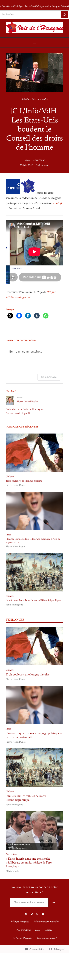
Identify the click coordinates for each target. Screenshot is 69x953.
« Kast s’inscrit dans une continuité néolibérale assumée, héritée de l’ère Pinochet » (29, 862)
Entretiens (11, 854)
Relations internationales (34, 99)
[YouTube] (43, 914)
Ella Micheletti (13, 871)
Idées (8, 535)
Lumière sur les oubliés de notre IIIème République (33, 600)
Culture (10, 477)
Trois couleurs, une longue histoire (24, 481)
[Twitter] (31, 914)
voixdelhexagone (14, 605)
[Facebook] (26, 914)
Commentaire (49, 376)
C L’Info (58, 203)
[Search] (64, 14)
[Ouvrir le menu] (34, 42)
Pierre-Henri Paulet (34, 160)
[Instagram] (37, 914)
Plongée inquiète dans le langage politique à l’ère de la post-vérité (33, 541)
